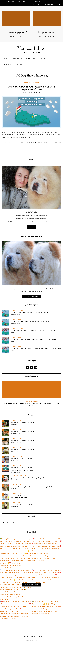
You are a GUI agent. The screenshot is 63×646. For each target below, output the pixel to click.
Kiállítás (15, 29)
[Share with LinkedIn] (31, 142)
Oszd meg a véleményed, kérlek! (52, 142)
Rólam (31, 227)
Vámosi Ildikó (21, 36)
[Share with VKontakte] (35, 142)
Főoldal (5, 1)
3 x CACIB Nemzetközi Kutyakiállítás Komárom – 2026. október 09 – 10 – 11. (33, 330)
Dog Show (27, 83)
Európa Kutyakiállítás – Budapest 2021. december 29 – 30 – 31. (20, 496)
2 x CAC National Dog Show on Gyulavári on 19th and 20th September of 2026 (33, 321)
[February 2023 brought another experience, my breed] (16, 553)
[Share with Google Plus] (29, 142)
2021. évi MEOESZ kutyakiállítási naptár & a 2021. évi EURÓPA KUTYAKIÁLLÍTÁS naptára (24, 469)
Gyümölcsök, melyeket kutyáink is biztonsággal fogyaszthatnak (29, 478)
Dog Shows (25, 1)
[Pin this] (33, 142)
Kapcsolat (37, 1)
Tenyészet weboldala (31, 296)
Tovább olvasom (9, 142)
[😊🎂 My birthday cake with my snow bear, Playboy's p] (47, 616)
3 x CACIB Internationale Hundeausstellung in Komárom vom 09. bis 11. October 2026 (36, 348)
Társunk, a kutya (19, 1)
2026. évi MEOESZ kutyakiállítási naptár (22, 458)
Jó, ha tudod (31, 1)
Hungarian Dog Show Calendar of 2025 (22, 504)
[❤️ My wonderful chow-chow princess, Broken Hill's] (16, 616)
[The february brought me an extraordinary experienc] (16, 584)
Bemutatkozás (11, 1)
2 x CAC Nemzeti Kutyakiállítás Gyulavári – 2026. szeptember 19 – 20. (31, 312)
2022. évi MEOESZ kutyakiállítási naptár (22, 449)
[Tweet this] (27, 142)
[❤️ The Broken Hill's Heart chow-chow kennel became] (47, 584)
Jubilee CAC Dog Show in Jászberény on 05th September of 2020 (31, 88)
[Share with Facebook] (25, 142)
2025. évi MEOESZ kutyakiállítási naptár (22, 422)
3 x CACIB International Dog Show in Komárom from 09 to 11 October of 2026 (33, 339)
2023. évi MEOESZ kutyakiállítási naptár (22, 440)
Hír (12, 29)
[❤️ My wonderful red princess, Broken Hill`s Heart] (47, 553)
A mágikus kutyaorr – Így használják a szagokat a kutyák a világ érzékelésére (33, 487)
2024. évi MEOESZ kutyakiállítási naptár (22, 431)
